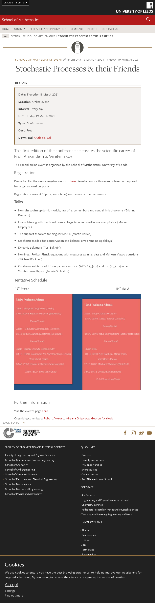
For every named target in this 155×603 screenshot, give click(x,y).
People (92, 29)
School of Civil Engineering (20, 469)
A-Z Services (88, 495)
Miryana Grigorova (78, 418)
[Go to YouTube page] (149, 433)
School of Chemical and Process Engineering (29, 460)
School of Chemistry (16, 465)
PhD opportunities (92, 465)
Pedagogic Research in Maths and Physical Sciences (110, 509)
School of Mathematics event (39, 59)
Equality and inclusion (93, 460)
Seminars (77, 29)
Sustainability (89, 554)
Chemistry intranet (92, 505)
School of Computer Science (21, 474)
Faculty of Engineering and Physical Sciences (29, 455)
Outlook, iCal (42, 137)
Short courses (89, 469)
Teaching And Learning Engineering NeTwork (106, 514)
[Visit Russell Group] (32, 433)
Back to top (11, 422)
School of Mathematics (20, 19)
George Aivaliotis (102, 418)
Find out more (14, 595)
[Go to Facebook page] (125, 433)
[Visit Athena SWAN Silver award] (13, 433)
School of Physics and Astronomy (23, 494)
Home (6, 29)
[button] (148, 20)
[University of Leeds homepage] (134, 7)
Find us (85, 540)
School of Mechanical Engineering (24, 489)
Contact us (110, 29)
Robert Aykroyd (54, 418)
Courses (86, 455)
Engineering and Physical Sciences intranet (105, 500)
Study (18, 29)
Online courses (90, 474)
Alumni (85, 530)
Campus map (89, 535)
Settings (10, 590)
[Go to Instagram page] (133, 433)
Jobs (83, 545)
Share (23, 83)
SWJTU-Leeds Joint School (97, 479)
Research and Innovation (48, 29)
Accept (11, 584)
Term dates (87, 549)
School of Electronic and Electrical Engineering (31, 479)
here (73, 181)
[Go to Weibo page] (141, 433)
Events (15, 36)
